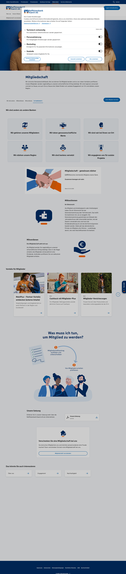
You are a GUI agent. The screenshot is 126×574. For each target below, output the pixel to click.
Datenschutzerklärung (31, 23)
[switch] (100, 37)
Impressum (45, 23)
